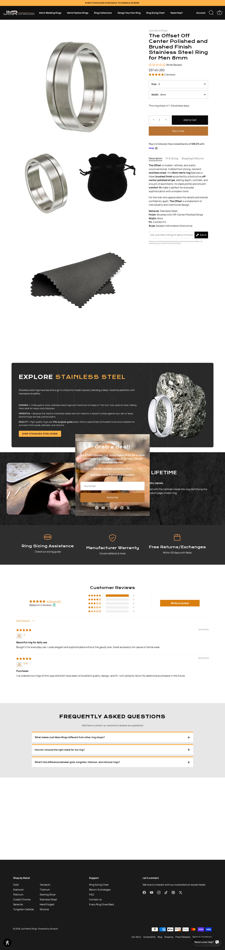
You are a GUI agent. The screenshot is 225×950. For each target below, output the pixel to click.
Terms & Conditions (202, 936)
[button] (156, 74)
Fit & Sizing (172, 158)
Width (154, 94)
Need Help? (176, 12)
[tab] (157, 158)
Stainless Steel (48, 899)
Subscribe (112, 497)
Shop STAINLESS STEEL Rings (40, 433)
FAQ (91, 894)
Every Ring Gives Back (101, 904)
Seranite (18, 904)
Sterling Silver (48, 894)
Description (155, 158)
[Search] (211, 12)
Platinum (18, 894)
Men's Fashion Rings (77, 12)
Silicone (44, 909)
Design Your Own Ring (129, 12)
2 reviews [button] (169, 74)
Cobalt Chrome (22, 899)
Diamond (18, 889)
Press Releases (182, 936)
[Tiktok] (115, 507)
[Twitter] (128, 507)
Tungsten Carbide (23, 909)
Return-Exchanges (100, 889)
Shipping (168, 936)
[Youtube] (103, 507)
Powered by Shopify (48, 928)
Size (153, 84)
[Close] (145, 438)
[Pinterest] (122, 507)
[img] (23, 630)
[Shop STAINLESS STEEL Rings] (112, 405)
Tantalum (45, 884)
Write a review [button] (180, 603)
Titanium (45, 889)
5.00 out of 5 (53, 601)
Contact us (95, 899)
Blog (160, 936)
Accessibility (149, 936)
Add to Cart (190, 120)
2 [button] (133, 595)
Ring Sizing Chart (155, 12)
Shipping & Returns (193, 158)
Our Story (136, 936)
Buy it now (178, 131)
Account (200, 12)
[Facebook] (96, 507)
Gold (16, 884)
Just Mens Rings (158, 30)
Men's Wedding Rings (50, 12)
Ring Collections (103, 12)
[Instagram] (109, 507)
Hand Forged (47, 904)
